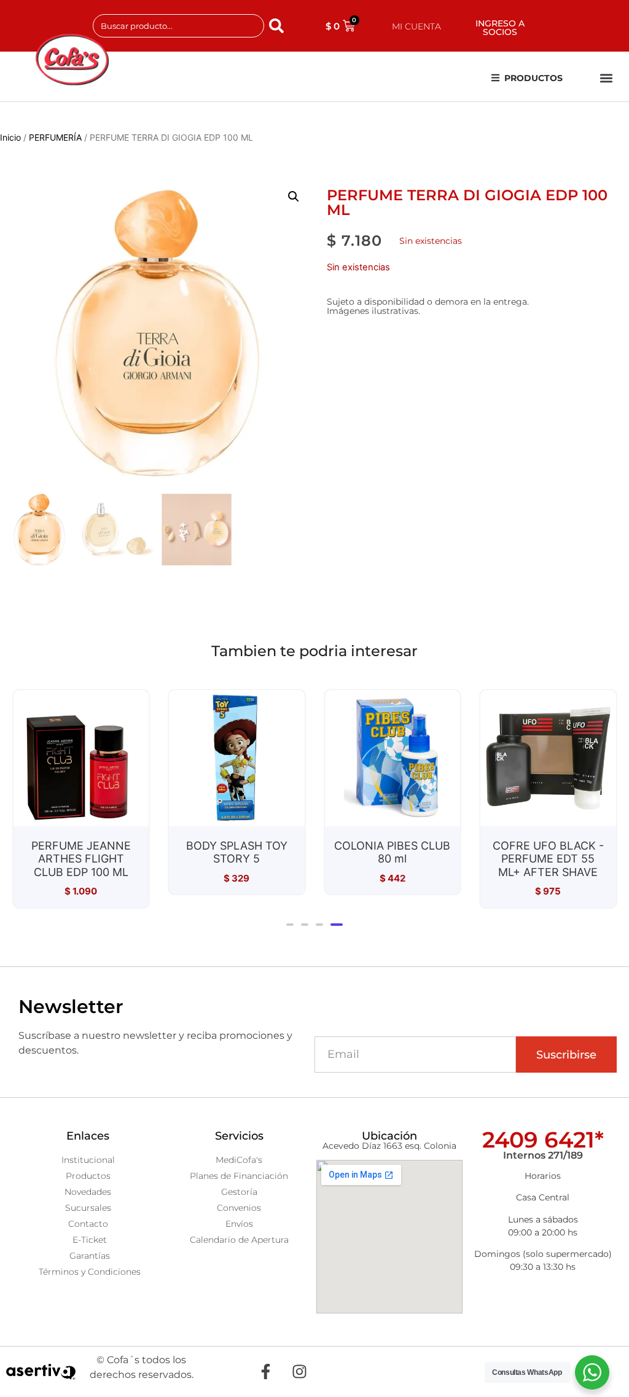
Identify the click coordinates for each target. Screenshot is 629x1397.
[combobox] (179, 25)
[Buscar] (279, 25)
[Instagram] (299, 1371)
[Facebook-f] (265, 1371)
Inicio (10, 137)
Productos (533, 78)
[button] (606, 78)
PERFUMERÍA (55, 137)
